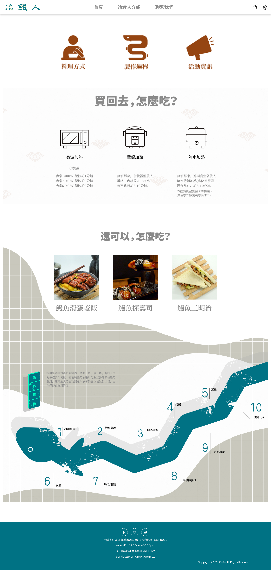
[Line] (145, 532)
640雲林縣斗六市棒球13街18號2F (135, 551)
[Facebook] (124, 532)
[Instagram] (134, 532)
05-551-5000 (157, 540)
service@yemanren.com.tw (135, 556)
